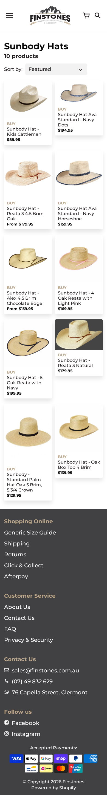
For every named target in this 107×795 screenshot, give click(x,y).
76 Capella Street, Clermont (50, 692)
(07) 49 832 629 (32, 681)
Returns (15, 554)
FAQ (10, 629)
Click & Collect (23, 565)
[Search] (97, 16)
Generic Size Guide (30, 532)
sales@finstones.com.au (45, 670)
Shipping (17, 543)
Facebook (25, 723)
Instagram (26, 734)
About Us (17, 607)
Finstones (73, 781)
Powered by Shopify (53, 787)
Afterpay (16, 576)
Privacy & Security (28, 640)
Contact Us (19, 618)
